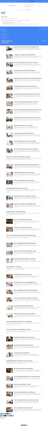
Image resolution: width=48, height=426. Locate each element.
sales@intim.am (28, 6)
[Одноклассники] (4, 413)
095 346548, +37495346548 (43, 28)
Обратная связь (3, 28)
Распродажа (28, 9)
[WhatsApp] (9, 413)
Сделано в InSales (44, 40)
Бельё (22, 9)
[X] (7, 413)
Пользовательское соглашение (4, 32)
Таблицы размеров (4, 38)
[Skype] (11, 413)
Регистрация (3, 34)
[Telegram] (3, 413)
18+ (18, 9)
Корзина (9, 38)
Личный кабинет (3, 33)
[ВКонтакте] (1, 413)
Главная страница (4, 37)
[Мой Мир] (5, 413)
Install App (23, 425)
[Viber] (8, 413)
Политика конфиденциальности (4, 30)
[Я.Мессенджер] (0, 413)
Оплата (2, 36)
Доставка (7, 34)
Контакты (5, 36)
